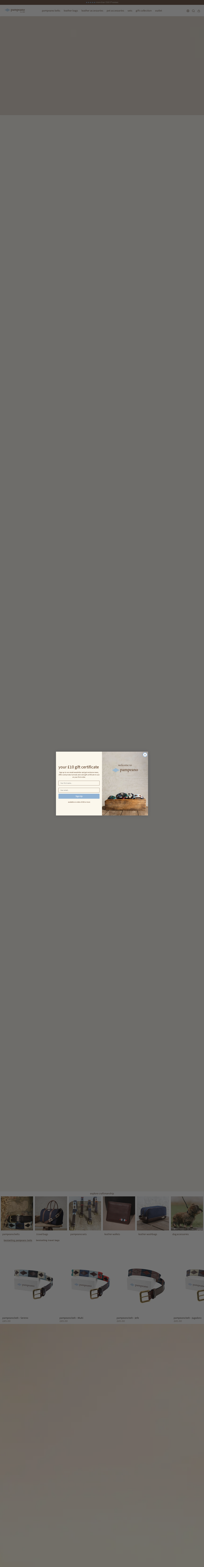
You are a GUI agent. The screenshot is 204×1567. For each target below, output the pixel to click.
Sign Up (79, 796)
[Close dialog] (145, 755)
